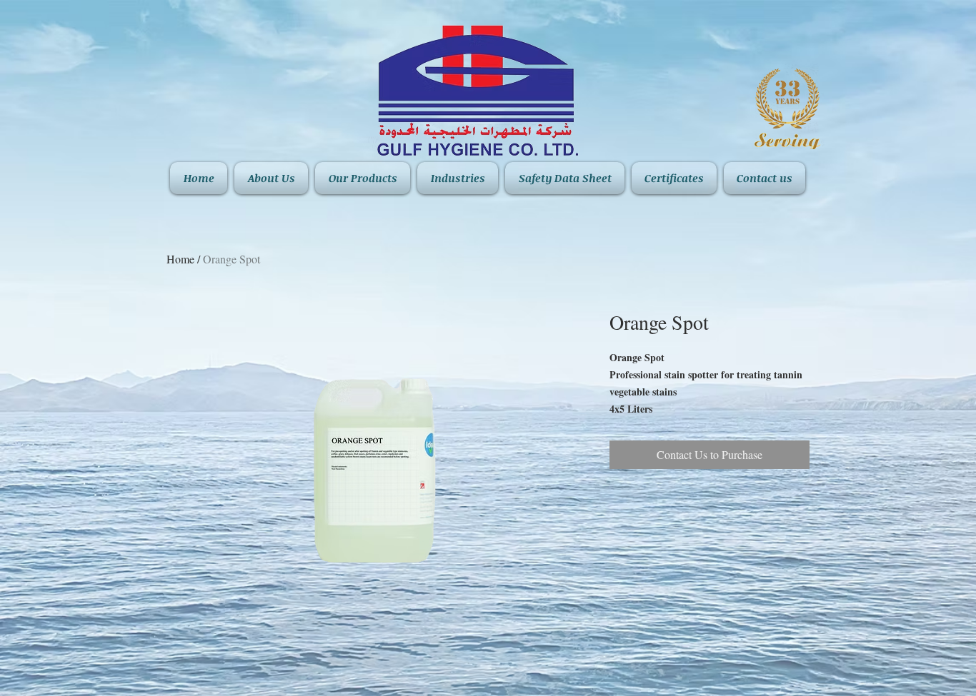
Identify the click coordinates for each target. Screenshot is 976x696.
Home (180, 258)
